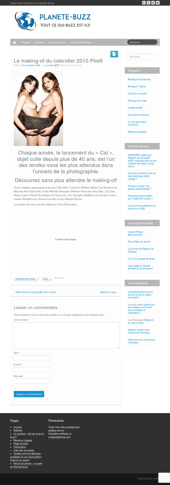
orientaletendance (137, 291)
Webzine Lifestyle (137, 131)
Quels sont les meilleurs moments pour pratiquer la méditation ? (141, 308)
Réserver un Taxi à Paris (141, 321)
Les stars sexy (57, 42)
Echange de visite (137, 100)
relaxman (133, 339)
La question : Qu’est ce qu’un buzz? (27, 435)
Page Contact (21, 443)
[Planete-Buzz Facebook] (148, 3)
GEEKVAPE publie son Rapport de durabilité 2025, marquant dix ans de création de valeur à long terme (142, 160)
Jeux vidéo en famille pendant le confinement (140, 267)
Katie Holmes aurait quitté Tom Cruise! (36, 292)
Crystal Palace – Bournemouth (136, 233)
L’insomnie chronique (139, 332)
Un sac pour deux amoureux (137, 123)
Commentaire (22, 319)
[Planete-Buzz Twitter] (158, 3)
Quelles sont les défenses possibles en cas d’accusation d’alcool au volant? (26, 457)
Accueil (25, 42)
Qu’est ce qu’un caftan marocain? (140, 296)
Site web (18, 376)
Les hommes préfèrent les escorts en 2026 (142, 207)
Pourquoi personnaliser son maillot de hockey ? (140, 197)
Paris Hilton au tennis (139, 241)
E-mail (18, 364)
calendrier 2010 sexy (25, 278)
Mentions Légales (23, 440)
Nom (17, 352)
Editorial (18, 430)
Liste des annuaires (24, 450)
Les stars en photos (138, 114)
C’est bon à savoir (137, 93)
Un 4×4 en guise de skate (141, 258)
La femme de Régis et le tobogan (141, 250)
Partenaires (20, 447)
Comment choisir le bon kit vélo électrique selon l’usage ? (142, 175)
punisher (50, 65)
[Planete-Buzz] (53, 21)
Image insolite (135, 107)
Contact (39, 42)
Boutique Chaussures (139, 79)
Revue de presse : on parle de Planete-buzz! (26, 465)
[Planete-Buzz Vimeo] (153, 3)
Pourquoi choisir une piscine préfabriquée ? (139, 187)
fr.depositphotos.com (59, 437)
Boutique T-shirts (137, 86)
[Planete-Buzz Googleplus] (144, 3)
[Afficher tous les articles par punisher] (56, 65)
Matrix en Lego (108, 292)
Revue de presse (81, 42)
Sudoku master (136, 329)
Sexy (45, 278)
